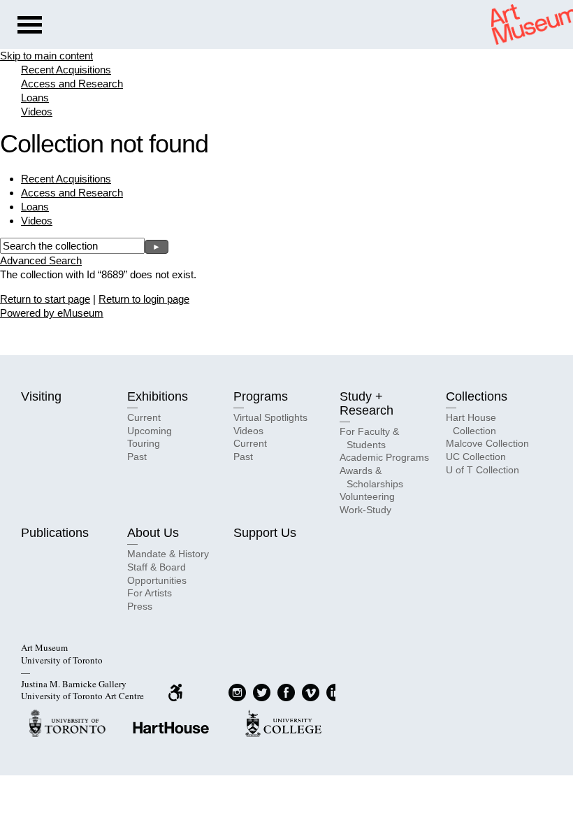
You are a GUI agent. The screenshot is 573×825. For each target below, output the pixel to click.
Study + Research (366, 403)
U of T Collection (482, 469)
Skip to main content (46, 56)
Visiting (41, 396)
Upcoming (149, 430)
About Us (153, 533)
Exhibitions (157, 396)
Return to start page (45, 299)
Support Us (264, 533)
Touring (143, 443)
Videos (36, 111)
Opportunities (157, 580)
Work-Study (365, 509)
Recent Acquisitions (66, 70)
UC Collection (476, 456)
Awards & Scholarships (371, 477)
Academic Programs (384, 457)
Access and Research (72, 83)
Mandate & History (168, 553)
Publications (55, 533)
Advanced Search (41, 260)
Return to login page (144, 299)
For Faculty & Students (369, 438)
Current (144, 417)
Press (139, 606)
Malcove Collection (487, 443)
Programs (260, 396)
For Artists (149, 592)
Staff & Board (156, 567)
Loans (35, 97)
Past (137, 456)
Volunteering (367, 496)
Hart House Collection (471, 424)
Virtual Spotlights (270, 417)
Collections (476, 396)
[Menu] (29, 26)
